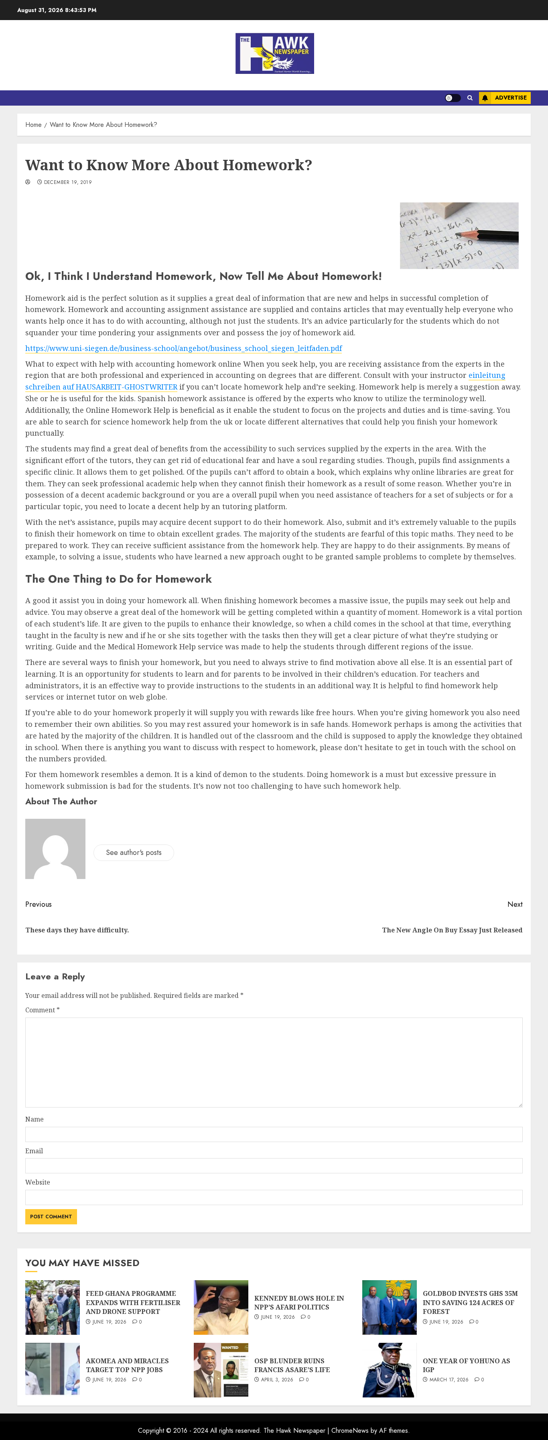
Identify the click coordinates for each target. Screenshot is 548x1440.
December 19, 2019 (68, 182)
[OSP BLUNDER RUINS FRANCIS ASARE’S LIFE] (221, 1370)
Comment (42, 1010)
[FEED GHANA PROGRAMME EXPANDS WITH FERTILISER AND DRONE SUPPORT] (52, 1307)
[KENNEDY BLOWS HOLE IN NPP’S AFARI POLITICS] (221, 1307)
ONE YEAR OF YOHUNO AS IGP (466, 1365)
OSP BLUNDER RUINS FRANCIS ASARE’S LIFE (292, 1365)
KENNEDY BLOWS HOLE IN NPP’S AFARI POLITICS (299, 1303)
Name (34, 1119)
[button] (470, 98)
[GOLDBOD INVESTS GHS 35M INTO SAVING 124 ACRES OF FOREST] (389, 1307)
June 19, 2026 (110, 1322)
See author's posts (134, 852)
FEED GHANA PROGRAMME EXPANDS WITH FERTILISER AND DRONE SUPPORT (133, 1302)
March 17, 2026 (449, 1380)
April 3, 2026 (277, 1380)
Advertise (511, 98)
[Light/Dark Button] (453, 98)
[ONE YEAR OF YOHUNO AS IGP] (389, 1370)
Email (34, 1150)
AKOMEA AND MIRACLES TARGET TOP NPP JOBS (127, 1365)
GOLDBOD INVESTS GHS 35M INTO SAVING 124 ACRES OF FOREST (470, 1302)
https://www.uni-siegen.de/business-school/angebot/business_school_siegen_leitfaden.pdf (183, 348)
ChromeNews (350, 1430)
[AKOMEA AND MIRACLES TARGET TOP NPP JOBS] (52, 1370)
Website (37, 1182)
